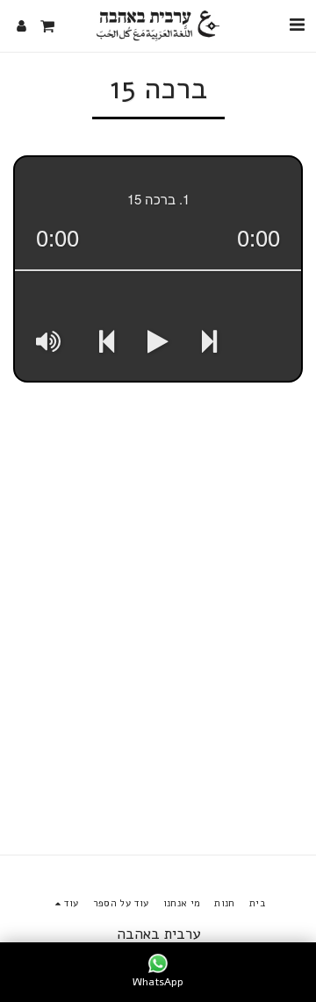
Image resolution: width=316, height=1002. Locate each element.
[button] (297, 25)
